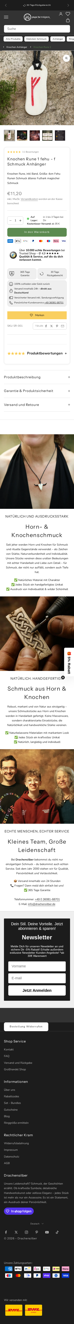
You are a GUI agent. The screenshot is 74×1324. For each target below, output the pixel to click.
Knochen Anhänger (17, 47)
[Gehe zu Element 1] (9, 135)
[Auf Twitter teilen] (51, 326)
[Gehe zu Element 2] (22, 135)
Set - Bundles (12, 1103)
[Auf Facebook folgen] (6, 1232)
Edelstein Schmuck (36, 39)
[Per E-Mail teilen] (62, 326)
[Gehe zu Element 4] (47, 135)
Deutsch (35, 1223)
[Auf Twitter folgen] (16, 1232)
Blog (7, 1116)
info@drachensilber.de (41, 904)
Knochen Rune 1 (42, 47)
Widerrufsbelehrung (16, 1143)
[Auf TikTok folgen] (57, 1232)
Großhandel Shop (15, 1069)
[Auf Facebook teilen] (46, 326)
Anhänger (57, 39)
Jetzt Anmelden (37, 990)
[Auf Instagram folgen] (26, 1232)
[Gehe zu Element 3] (34, 135)
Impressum (11, 1150)
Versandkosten (29, 199)
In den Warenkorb (37, 232)
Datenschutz (11, 1156)
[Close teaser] (63, 677)
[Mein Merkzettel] (68, 14)
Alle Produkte (13, 39)
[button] (69, 662)
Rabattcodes (11, 1096)
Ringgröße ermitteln (16, 1123)
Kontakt (9, 1049)
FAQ (6, 1056)
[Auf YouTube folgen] (47, 1232)
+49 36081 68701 (54, 302)
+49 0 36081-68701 (47, 899)
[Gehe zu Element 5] (60, 135)
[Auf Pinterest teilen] (57, 326)
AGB (7, 1163)
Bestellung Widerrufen (26, 1026)
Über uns (9, 1090)
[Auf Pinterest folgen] (37, 1232)
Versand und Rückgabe (18, 1063)
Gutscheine (11, 1110)
